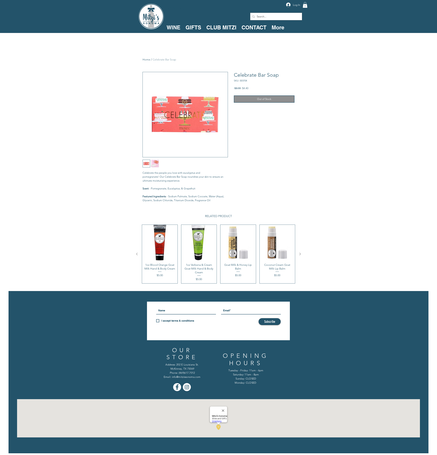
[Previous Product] (137, 254)
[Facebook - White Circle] (177, 387)
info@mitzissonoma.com (186, 376)
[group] (218, 254)
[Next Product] (300, 254)
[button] (305, 5)
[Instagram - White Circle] (187, 387)
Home (146, 59)
